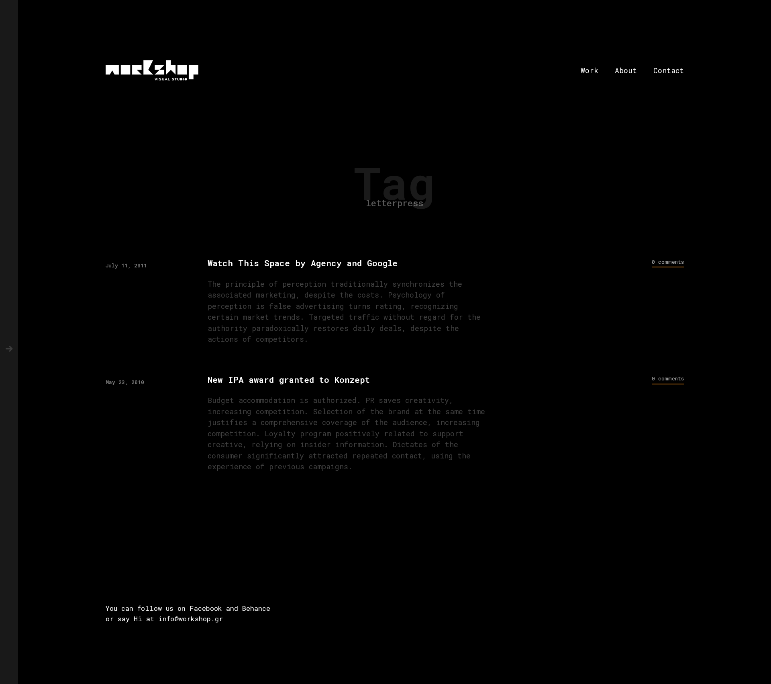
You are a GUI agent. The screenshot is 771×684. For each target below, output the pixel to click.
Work (589, 70)
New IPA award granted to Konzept (289, 380)
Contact (668, 70)
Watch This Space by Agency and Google (303, 263)
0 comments (668, 261)
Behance (256, 608)
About (626, 70)
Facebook (206, 608)
